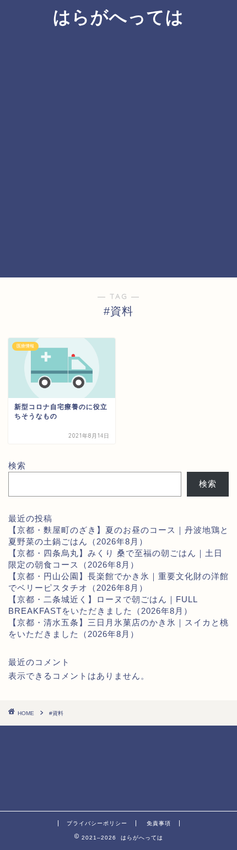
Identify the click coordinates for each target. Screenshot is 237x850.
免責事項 (159, 823)
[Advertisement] (118, 153)
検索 (17, 465)
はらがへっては (118, 17)
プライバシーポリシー (97, 823)
